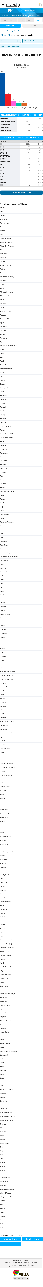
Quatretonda (4, 986)
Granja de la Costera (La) (8, 721)
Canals (2, 518)
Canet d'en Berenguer (7, 522)
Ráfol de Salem (5, 1005)
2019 (5, 20)
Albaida (2, 231)
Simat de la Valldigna (6, 1089)
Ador (1, 211)
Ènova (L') (3, 648)
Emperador (3, 641)
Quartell (2, 982)
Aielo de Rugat (4, 223)
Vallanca (3, 1170)
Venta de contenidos (16, 1262)
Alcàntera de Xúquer (6, 265)
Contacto (7, 1262)
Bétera (2, 476)
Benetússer (3, 411)
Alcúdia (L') (3, 280)
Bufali (2, 495)
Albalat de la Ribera (6, 238)
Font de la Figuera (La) (7, 675)
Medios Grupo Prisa (21, 1278)
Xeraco (2, 1208)
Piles (1, 932)
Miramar (3, 829)
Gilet (1, 710)
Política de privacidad (8, 1264)
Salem (2, 1047)
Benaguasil (3, 399)
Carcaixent (3, 526)
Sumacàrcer (4, 1109)
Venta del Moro (5, 1178)
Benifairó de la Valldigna (7, 434)
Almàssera (3, 326)
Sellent (2, 1066)
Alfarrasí (3, 303)
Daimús (2, 625)
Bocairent (3, 484)
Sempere (3, 1070)
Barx (1, 376)
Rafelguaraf (4, 1001)
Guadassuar (4, 729)
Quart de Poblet (5, 978)
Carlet (2, 533)
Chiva (2, 599)
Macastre (3, 790)
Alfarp (2, 300)
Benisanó (3, 464)
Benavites (3, 403)
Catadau (2, 564)
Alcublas (3, 273)
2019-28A (13, 20)
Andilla (2, 353)
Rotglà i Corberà (5, 1032)
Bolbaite (2, 487)
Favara (2, 664)
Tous (1, 1147)
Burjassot (3, 507)
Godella (2, 714)
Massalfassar (4, 809)
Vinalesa (3, 1201)
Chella (2, 583)
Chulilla (2, 602)
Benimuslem (4, 453)
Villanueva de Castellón (7, 1189)
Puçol (2, 963)
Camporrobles (4, 514)
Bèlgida (2, 384)
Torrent (2, 1139)
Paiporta (3, 898)
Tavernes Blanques (6, 1112)
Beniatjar (3, 418)
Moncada (3, 840)
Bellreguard (4, 388)
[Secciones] (3, 5)
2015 (29, 20)
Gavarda (2, 698)
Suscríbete (32, 5)
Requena (3, 1017)
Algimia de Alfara (5, 319)
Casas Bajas (4, 545)
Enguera (2, 645)
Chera (2, 591)
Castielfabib (4, 560)
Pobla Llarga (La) (5, 951)
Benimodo (3, 449)
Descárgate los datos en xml (21, 193)
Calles (2, 510)
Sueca (2, 1105)
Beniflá (2, 441)
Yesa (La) (3, 1224)
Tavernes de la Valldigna (8, 1116)
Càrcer (2, 530)
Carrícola (3, 537)
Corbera (2, 610)
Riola (1, 1024)
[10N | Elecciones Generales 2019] (21, 10)
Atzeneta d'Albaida (6, 369)
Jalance (2, 740)
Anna (1, 357)
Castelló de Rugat (5, 553)
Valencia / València (10, 1244)
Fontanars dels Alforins (7, 671)
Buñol (2, 503)
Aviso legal (34, 1262)
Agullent (2, 215)
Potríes (2, 959)
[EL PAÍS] (13, 5)
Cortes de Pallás (5, 614)
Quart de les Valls (5, 974)
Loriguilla (3, 783)
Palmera (3, 905)
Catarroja (3, 568)
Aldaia (2, 284)
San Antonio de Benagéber (8, 1051)
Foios (1, 668)
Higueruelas (4, 737)
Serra (2, 1078)
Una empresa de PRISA (21, 1273)
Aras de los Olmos (6, 365)
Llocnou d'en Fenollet (7, 763)
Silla (1, 1086)
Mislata (2, 832)
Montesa (3, 848)
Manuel (2, 798)
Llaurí (2, 752)
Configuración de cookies (32, 1264)
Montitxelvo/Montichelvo (8, 852)
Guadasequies (4, 725)
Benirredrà (3, 461)
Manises (2, 794)
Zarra (2, 1227)
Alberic (2, 250)
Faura (2, 660)
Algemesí (3, 315)
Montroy (2, 855)
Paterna (2, 913)
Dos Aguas (3, 633)
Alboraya (3, 257)
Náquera (3, 867)
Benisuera (3, 472)
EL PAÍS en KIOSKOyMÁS (19, 1266)
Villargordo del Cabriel (7, 1197)
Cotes (2, 618)
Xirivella (2, 1216)
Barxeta (2, 380)
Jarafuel (2, 744)
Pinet (1, 936)
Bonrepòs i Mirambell (7, 491)
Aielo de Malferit (5, 219)
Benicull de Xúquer (6, 426)
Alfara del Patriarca (6, 296)
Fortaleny (3, 683)
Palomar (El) (4, 909)
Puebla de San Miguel (7, 967)
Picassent (3, 928)
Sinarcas (3, 1093)
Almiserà (3, 330)
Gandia (2, 691)
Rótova (2, 1036)
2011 (38, 20)
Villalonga (3, 1185)
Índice (28, 1266)
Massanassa (4, 817)
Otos (1, 894)
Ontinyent (3, 890)
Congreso (10, 25)
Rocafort (3, 1028)
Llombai (2, 771)
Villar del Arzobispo (6, 1193)
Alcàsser (3, 269)
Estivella (2, 652)
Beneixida (3, 407)
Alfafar (2, 288)
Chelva (2, 587)
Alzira (2, 349)
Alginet (2, 323)
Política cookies (19, 1264)
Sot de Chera (4, 1101)
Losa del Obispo (5, 786)
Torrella (2, 1135)
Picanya (2, 925)
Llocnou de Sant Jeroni (7, 767)
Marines (2, 802)
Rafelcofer (3, 997)
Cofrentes (3, 606)
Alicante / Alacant (10, 1239)
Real (1, 1009)
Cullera (2, 622)
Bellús (2, 392)
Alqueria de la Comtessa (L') (9, 346)
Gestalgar (3, 706)
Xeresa (2, 1212)
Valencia (3, 1162)
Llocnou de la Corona (7, 760)
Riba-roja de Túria (6, 1020)
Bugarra (2, 499)
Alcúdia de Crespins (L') (7, 277)
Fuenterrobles (4, 687)
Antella (2, 361)
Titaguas (3, 1128)
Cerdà (2, 579)
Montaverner (4, 844)
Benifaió (2, 430)
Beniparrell (3, 457)
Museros (3, 863)
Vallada (2, 1166)
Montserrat (3, 859)
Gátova (2, 694)
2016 (21, 20)
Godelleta (3, 717)
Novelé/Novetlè (5, 875)
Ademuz (2, 208)
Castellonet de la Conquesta (9, 556)
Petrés (2, 921)
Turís (1, 1155)
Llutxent (2, 779)
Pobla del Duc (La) (6, 944)
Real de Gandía (5, 1013)
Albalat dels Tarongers (7, 246)
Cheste (2, 595)
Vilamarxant (4, 1181)
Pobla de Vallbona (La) (7, 948)
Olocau (2, 886)
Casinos (2, 549)
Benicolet (3, 422)
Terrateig (3, 1124)
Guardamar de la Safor (7, 733)
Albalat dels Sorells (6, 242)
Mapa (38, 15)
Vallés (2, 1174)
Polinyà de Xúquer (6, 955)
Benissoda (3, 468)
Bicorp (2, 480)
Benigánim (3, 445)
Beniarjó (2, 415)
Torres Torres (4, 1143)
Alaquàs (2, 227)
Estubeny (3, 656)
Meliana (2, 821)
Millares (2, 825)
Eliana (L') (3, 637)
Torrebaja (3, 1132)
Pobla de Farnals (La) (7, 940)
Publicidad (26, 1262)
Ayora (2, 372)
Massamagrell (4, 813)
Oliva (1, 878)
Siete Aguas (4, 1082)
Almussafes (3, 338)
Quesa (2, 990)
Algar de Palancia (5, 311)
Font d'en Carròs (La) (6, 679)
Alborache (3, 254)
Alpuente (3, 342)
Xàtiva (2, 1204)
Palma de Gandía (5, 902)
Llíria (1, 756)
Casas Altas (3, 541)
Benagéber (3, 395)
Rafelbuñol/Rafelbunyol (7, 994)
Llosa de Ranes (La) (6, 775)
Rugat (2, 1040)
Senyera (2, 1074)
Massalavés (3, 806)
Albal (1, 234)
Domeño (3, 629)
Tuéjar (2, 1151)
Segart (2, 1063)
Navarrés (3, 871)
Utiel (1, 1158)
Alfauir (2, 307)
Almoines (3, 334)
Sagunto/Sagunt (5, 1043)
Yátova (2, 1220)
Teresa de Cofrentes (6, 1120)
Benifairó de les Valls (6, 438)
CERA (2, 576)
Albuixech (3, 261)
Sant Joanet (4, 1055)
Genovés (3, 702)
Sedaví (2, 1059)
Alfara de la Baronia (6, 292)
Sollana (2, 1097)
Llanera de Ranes (5, 748)
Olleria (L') (3, 882)
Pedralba (3, 917)
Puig (1, 971)
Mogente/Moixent (5, 836)
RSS (32, 1266)
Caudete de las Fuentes (7, 572)
